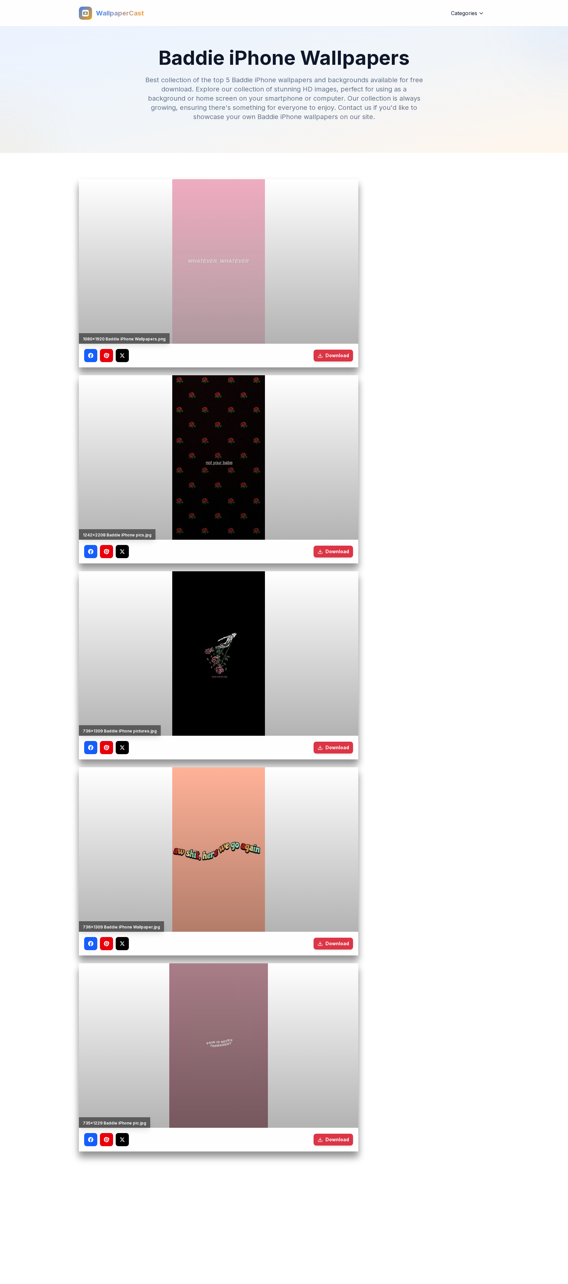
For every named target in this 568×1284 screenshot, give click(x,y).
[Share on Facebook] (90, 355)
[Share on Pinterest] (106, 355)
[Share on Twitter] (122, 355)
